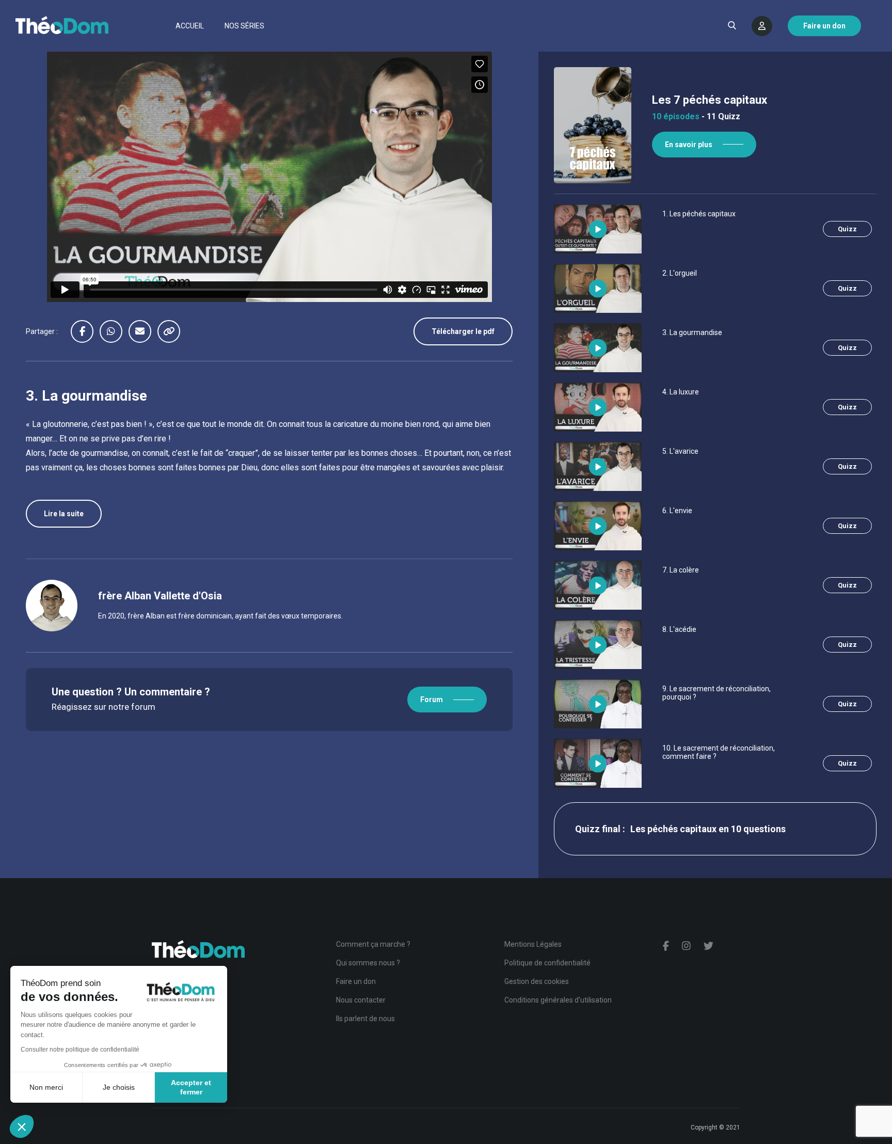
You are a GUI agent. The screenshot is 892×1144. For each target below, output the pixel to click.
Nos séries (244, 26)
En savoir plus (688, 144)
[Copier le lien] (171, 331)
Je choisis (119, 1087)
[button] (21, 1126)
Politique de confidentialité (547, 963)
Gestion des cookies (536, 981)
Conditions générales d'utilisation (558, 1000)
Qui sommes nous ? (368, 963)
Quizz (847, 229)
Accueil (190, 26)
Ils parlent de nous (365, 1018)
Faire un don (356, 981)
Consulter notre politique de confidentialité (80, 1049)
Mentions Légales (533, 944)
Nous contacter (361, 1000)
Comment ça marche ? (373, 944)
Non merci (46, 1087)
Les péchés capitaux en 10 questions (708, 828)
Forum (431, 699)
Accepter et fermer (191, 1087)
